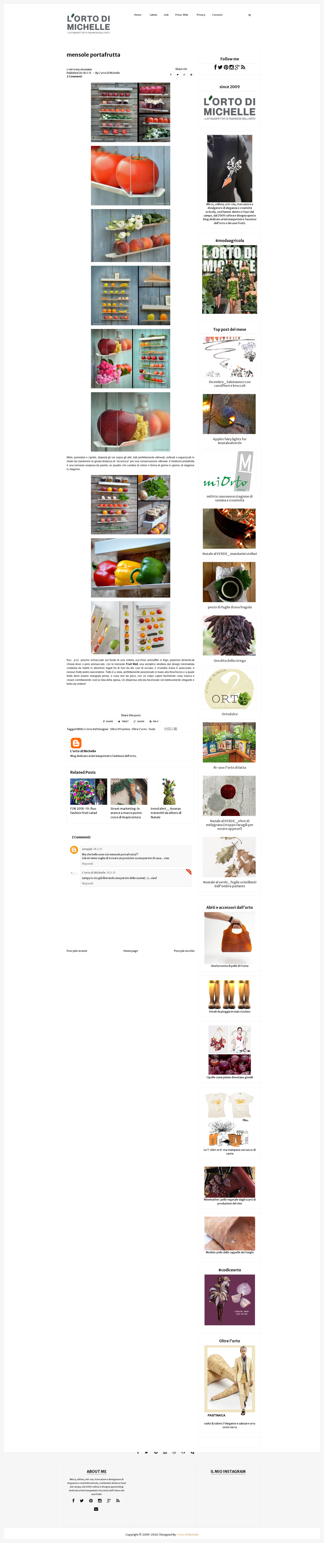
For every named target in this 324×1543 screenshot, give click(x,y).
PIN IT (155, 721)
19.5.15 (111, 872)
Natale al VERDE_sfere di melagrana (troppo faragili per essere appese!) (229, 825)
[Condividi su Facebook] (175, 728)
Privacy (201, 14)
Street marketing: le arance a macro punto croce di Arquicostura (126, 813)
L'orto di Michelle (83, 751)
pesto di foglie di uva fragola (230, 607)
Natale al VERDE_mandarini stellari (229, 554)
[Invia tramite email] (166, 728)
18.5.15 (97, 849)
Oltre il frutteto (120, 729)
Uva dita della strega (230, 661)
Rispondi (87, 863)
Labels (153, 14)
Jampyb (87, 849)
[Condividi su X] (172, 728)
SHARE (109, 721)
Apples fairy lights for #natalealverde (230, 441)
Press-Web (181, 14)
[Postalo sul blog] (169, 728)
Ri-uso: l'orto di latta (229, 768)
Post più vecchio (184, 951)
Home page (131, 951)
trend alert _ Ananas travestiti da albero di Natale (166, 813)
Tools (151, 729)
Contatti (217, 14)
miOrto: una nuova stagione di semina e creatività (230, 498)
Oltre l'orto (139, 729)
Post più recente (77, 951)
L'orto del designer (79, 69)
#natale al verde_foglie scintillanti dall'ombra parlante (229, 884)
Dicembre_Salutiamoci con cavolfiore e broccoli (230, 384)
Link (166, 14)
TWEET (125, 721)
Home (137, 14)
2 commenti (74, 76)
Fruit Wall (132, 664)
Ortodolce (230, 714)
